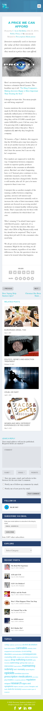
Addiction (21, 568)
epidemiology (15, 663)
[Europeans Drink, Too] (21, 316)
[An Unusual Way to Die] (7, 611)
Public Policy (15, 33)
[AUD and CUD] (7, 576)
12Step (6, 645)
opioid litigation (30, 669)
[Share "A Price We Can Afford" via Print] (32, 272)
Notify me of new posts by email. (17, 488)
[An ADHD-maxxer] (7, 620)
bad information (9, 648)
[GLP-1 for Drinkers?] (7, 585)
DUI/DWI (29, 660)
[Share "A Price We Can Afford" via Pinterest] (19, 272)
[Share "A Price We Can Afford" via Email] (28, 272)
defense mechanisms (31, 657)
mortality (21, 669)
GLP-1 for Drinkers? (18, 583)
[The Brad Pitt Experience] (7, 567)
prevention (35, 677)
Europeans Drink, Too (15, 330)
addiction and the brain (16, 645)
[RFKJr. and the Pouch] (7, 594)
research (16, 683)
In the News (22, 612)
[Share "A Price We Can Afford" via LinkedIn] (24, 272)
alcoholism (32, 645)
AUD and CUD (16, 574)
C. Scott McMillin (19, 30)
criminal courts (20, 657)
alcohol (25, 645)
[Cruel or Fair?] (21, 378)
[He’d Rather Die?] (7, 629)
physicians (25, 673)
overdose (18, 673)
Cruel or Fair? (11, 392)
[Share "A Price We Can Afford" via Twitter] (15, 272)
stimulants (21, 686)
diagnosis (7, 660)
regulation (31, 679)
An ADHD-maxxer (17, 619)
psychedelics (9, 680)
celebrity (30, 648)
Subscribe (10, 532)
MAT (15, 669)
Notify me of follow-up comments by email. (22, 484)
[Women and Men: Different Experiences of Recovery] (21, 409)
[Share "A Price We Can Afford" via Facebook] (10, 272)
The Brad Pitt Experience (19, 566)
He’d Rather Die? (17, 628)
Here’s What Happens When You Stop (24, 601)
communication (17, 654)
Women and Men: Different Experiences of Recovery (17, 424)
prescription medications (26, 36)
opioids (9, 673)
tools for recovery (14, 689)
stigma (16, 686)
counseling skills (10, 657)
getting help (23, 663)
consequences (29, 654)
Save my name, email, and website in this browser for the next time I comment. (19, 479)
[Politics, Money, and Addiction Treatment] (21, 346)
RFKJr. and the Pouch (18, 592)
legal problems (18, 666)
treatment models (26, 689)
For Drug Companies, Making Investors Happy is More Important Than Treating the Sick (21, 91)
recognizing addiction (20, 680)
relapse (7, 683)
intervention (9, 666)
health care (31, 663)
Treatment (21, 577)
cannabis (21, 648)
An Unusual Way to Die (19, 610)
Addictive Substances (24, 594)
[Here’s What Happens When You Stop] (7, 603)
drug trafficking (18, 660)
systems (26, 686)
